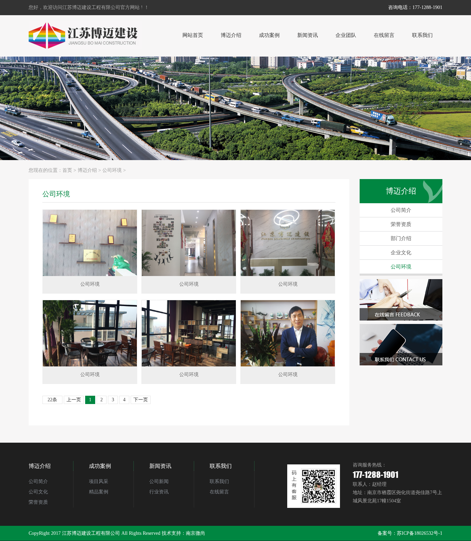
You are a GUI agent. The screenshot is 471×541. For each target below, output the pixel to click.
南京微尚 (195, 533)
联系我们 (422, 35)
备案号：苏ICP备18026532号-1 (410, 533)
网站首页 (192, 35)
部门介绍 (401, 238)
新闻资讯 (307, 35)
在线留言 (384, 35)
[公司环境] (89, 242)
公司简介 (401, 210)
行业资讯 (159, 491)
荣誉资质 (401, 224)
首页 (67, 170)
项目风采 (98, 481)
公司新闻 (159, 481)
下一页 (140, 399)
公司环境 (112, 170)
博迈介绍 (231, 35)
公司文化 (38, 491)
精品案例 (98, 491)
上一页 (74, 399)
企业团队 (345, 35)
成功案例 (269, 35)
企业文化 (401, 252)
